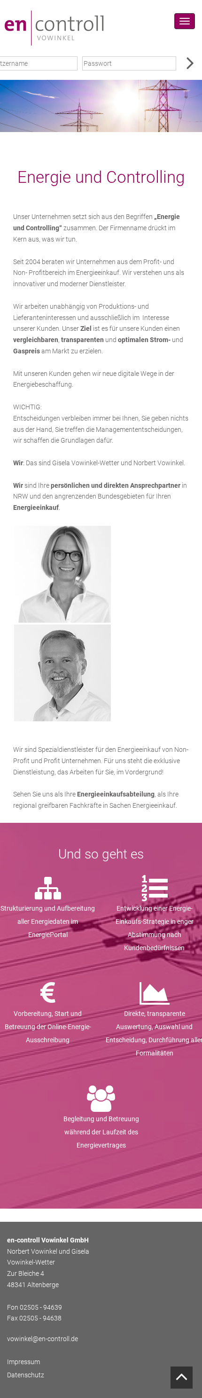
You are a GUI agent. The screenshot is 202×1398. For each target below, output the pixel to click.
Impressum (23, 1362)
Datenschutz (25, 1375)
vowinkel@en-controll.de (42, 1339)
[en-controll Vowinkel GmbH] (54, 28)
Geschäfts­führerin (62, 587)
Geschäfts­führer (63, 676)
